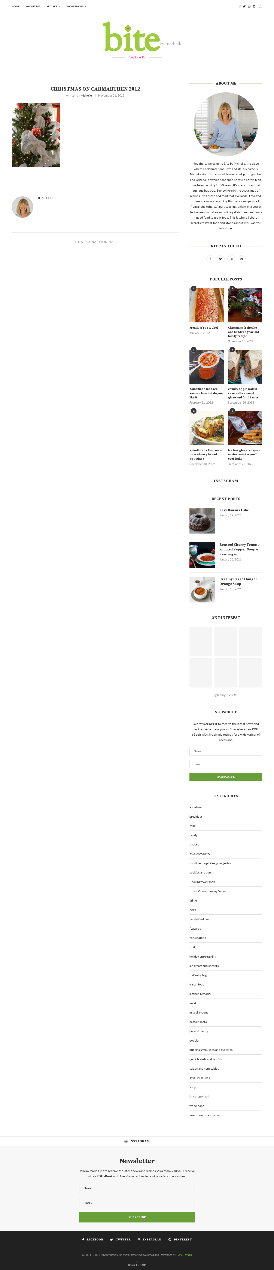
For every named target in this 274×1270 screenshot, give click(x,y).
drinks (193, 900)
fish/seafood (197, 937)
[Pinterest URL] (200, 641)
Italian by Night (199, 975)
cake (192, 825)
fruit (192, 947)
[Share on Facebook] (106, 183)
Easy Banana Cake (234, 510)
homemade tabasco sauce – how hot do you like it (206, 393)
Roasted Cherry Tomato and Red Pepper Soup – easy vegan (239, 549)
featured (195, 928)
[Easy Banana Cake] (202, 521)
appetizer (195, 807)
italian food (196, 984)
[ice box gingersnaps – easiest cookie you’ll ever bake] (245, 428)
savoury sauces (199, 1077)
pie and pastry (198, 1031)
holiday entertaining (202, 956)
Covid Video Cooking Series (207, 891)
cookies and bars (200, 872)
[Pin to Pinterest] (115, 183)
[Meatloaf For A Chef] (206, 305)
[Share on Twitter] (110, 183)
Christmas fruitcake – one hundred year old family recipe (243, 332)
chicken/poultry (199, 854)
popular (194, 1040)
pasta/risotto (198, 1022)
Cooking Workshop (202, 882)
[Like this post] (101, 183)
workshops (74, 6)
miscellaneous (198, 1012)
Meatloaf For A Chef (203, 328)
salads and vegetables (204, 1068)
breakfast (195, 816)
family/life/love (199, 919)
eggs (192, 910)
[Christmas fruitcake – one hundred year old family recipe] (245, 305)
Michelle (86, 95)
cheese (194, 844)
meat (192, 1003)
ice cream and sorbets (204, 965)
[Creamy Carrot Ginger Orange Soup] (202, 589)
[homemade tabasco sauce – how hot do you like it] (206, 367)
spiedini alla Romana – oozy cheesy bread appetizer (205, 455)
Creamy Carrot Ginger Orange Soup (238, 581)
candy (193, 835)
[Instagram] (249, 6)
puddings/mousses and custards (211, 1049)
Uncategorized (199, 1096)
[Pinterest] (254, 6)
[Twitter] (244, 6)
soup (192, 1087)
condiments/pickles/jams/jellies (210, 863)
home (16, 6)
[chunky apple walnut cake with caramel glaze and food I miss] (245, 367)
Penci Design (184, 1255)
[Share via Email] (120, 183)
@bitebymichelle (225, 695)
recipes (51, 6)
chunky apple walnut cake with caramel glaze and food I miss (243, 393)
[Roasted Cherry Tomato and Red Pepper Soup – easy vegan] (202, 555)
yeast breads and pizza (204, 1115)
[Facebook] (240, 6)
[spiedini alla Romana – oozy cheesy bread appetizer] (206, 428)
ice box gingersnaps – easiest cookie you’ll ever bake (244, 455)
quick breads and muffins (206, 1059)
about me (33, 6)
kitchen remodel (200, 994)
